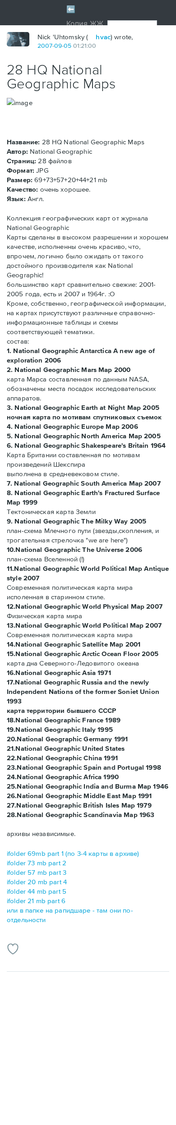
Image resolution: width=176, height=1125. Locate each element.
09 (58, 45)
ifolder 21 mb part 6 (36, 901)
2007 (44, 45)
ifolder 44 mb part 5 (36, 891)
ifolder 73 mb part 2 (36, 863)
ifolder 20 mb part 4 (37, 882)
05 (67, 45)
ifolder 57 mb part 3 (36, 872)
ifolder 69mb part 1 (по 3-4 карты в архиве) (73, 853)
